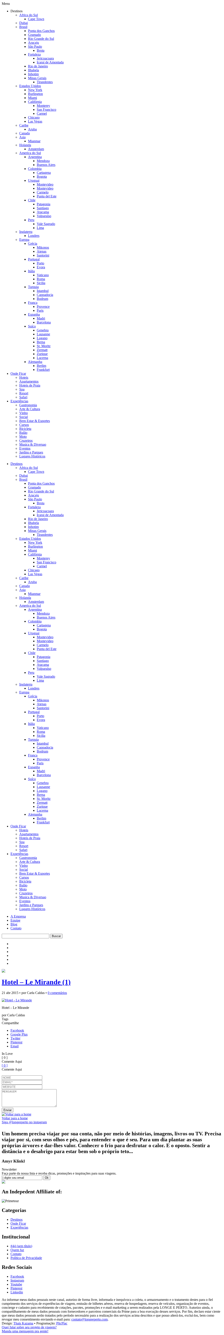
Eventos (24, 448)
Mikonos (43, 247)
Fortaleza (34, 54)
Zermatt (42, 350)
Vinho (23, 413)
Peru (31, 220)
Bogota (42, 176)
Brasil (23, 27)
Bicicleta (25, 429)
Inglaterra (25, 232)
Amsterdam (36, 149)
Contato (15, 928)
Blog (13, 924)
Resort (23, 393)
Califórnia (35, 102)
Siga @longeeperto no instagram (24, 1122)
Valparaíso (44, 216)
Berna (41, 342)
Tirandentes (45, 82)
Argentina (35, 157)
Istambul (43, 291)
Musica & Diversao (32, 444)
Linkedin (16, 1292)
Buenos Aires (46, 165)
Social (23, 417)
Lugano (42, 338)
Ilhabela (33, 70)
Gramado (34, 35)
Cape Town (36, 19)
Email (14, 1046)
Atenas (41, 251)
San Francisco (46, 109)
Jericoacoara (45, 58)
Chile (31, 200)
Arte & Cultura (29, 409)
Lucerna (42, 358)
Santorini (43, 255)
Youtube (16, 1284)
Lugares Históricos (32, 456)
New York (35, 90)
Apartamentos (28, 381)
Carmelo (43, 192)
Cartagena (44, 172)
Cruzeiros (26, 440)
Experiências (19, 401)
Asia (22, 137)
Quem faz (17, 1250)
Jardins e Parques (31, 452)
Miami (32, 98)
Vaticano (43, 275)
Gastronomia (28, 405)
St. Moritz (44, 346)
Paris (40, 310)
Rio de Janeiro (38, 66)
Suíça (32, 326)
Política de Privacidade (26, 1258)
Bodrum (42, 299)
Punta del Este (46, 196)
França (32, 302)
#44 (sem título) (21, 1246)
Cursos (24, 425)
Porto (40, 263)
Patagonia (43, 204)
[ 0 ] (4, 1065)
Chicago (34, 117)
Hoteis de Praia (29, 385)
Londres (33, 235)
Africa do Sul (28, 15)
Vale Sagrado (46, 224)
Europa (24, 239)
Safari (23, 397)
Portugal (34, 259)
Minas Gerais (37, 78)
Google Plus (19, 1034)
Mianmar (34, 141)
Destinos (16, 464)
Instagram (17, 1280)
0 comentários (57, 993)
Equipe (15, 920)
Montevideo (45, 184)
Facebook (17, 1030)
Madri (41, 318)
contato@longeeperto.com (89, 1319)
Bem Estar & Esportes (34, 421)
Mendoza (43, 161)
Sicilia (41, 283)
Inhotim (33, 74)
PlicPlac (61, 1323)
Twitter (15, 1038)
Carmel (42, 113)
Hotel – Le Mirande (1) (36, 982)
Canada (24, 133)
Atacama (43, 212)
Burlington (35, 94)
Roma (41, 279)
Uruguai (33, 180)
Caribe (23, 125)
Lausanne (43, 334)
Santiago (43, 208)
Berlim (41, 366)
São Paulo (35, 46)
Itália (31, 271)
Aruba (32, 129)
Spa (21, 389)
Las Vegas (35, 121)
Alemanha (35, 362)
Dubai (23, 23)
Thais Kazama (23, 1323)
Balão (23, 432)
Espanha (34, 314)
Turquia (33, 287)
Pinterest (16, 1042)
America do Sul (30, 153)
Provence (43, 306)
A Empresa (18, 916)
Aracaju (33, 42)
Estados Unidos (30, 86)
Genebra (43, 330)
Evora (41, 267)
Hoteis (23, 377)
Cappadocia (45, 295)
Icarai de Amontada (50, 62)
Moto (23, 436)
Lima (40, 228)
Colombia (35, 169)
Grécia (32, 243)
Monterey (43, 105)
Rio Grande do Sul (41, 38)
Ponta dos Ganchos (41, 31)
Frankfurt (43, 369)
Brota (40, 50)
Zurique (42, 354)
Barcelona (44, 322)
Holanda (25, 145)
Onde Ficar (18, 373)
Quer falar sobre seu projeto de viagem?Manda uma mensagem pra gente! (29, 1329)
